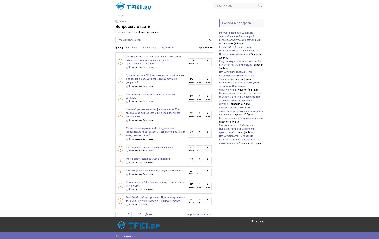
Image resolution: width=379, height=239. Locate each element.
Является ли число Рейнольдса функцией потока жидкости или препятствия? (236, 129)
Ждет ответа (168, 47)
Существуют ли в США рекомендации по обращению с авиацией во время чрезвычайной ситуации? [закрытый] (155, 79)
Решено (145, 47)
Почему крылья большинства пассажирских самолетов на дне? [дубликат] (237, 75)
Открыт (135, 47)
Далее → (150, 214)
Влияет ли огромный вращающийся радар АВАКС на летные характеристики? (239, 86)
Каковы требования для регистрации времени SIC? (154, 170)
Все (128, 47)
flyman (131, 67)
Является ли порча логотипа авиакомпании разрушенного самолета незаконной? (241, 111)
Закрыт (155, 47)
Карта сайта (258, 221)
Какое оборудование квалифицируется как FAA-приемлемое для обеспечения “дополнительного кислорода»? (153, 113)
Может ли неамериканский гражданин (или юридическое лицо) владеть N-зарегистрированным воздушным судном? (155, 132)
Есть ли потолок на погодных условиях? (241, 118)
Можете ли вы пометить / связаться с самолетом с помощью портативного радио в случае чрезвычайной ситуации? (154, 60)
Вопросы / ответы (125, 32)
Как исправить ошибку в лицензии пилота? (150, 147)
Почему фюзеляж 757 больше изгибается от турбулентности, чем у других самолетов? (239, 139)
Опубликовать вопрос (199, 214)
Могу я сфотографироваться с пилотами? (149, 158)
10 (140, 214)
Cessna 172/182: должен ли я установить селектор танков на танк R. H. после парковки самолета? (240, 51)
